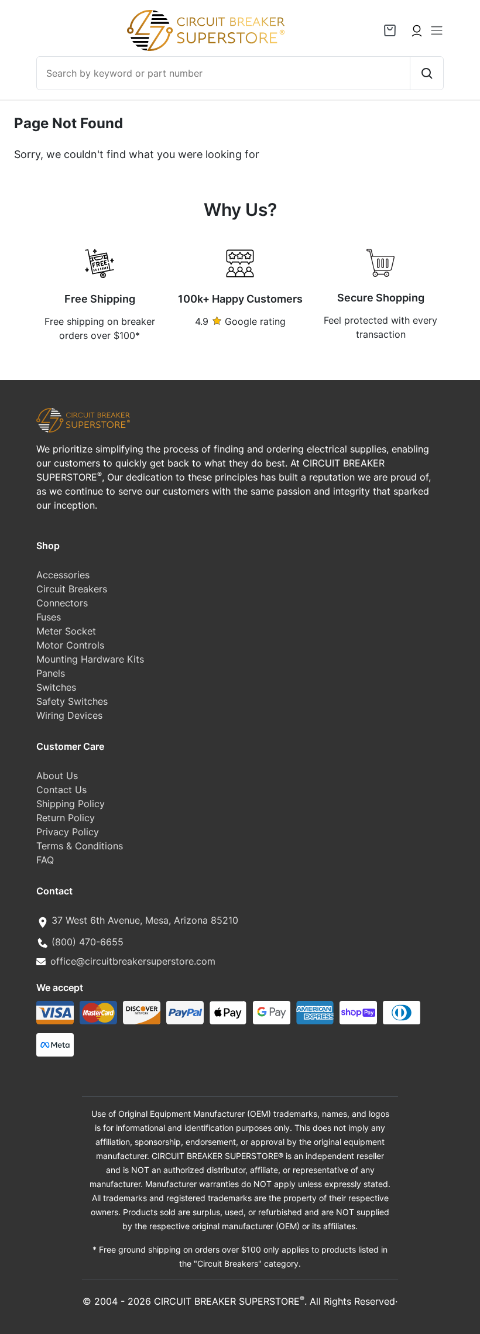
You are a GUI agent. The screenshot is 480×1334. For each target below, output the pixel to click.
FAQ (45, 860)
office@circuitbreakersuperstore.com (132, 961)
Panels (50, 673)
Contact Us (61, 789)
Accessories (63, 575)
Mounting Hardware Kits (90, 659)
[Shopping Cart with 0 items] (390, 30)
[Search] (426, 73)
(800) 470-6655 (88, 942)
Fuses (48, 617)
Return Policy (65, 818)
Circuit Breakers (71, 589)
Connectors (62, 603)
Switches (56, 687)
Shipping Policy (70, 804)
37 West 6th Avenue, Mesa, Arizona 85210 (145, 920)
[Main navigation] (437, 30)
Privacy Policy (67, 832)
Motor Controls (70, 645)
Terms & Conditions (79, 846)
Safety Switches (72, 701)
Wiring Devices (69, 715)
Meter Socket (66, 631)
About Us (57, 775)
